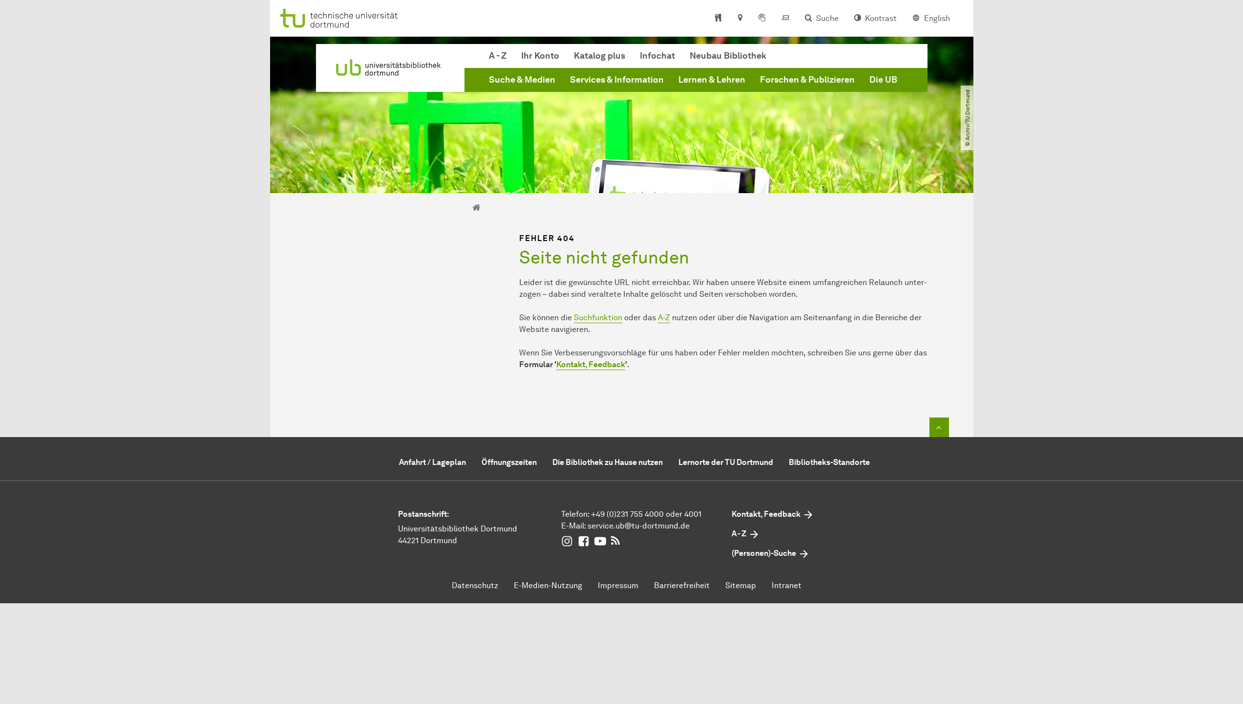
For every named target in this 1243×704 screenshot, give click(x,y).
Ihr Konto (540, 55)
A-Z (664, 317)
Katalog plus (599, 55)
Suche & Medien (522, 79)
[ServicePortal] (762, 18)
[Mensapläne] (718, 18)
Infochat (657, 55)
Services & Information (617, 79)
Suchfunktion (598, 317)
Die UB (883, 79)
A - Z (497, 55)
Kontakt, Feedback (590, 364)
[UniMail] (785, 18)
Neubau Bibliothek (728, 55)
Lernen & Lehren (711, 79)
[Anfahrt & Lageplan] (739, 18)
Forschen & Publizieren (807, 79)
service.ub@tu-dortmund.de (639, 525)
